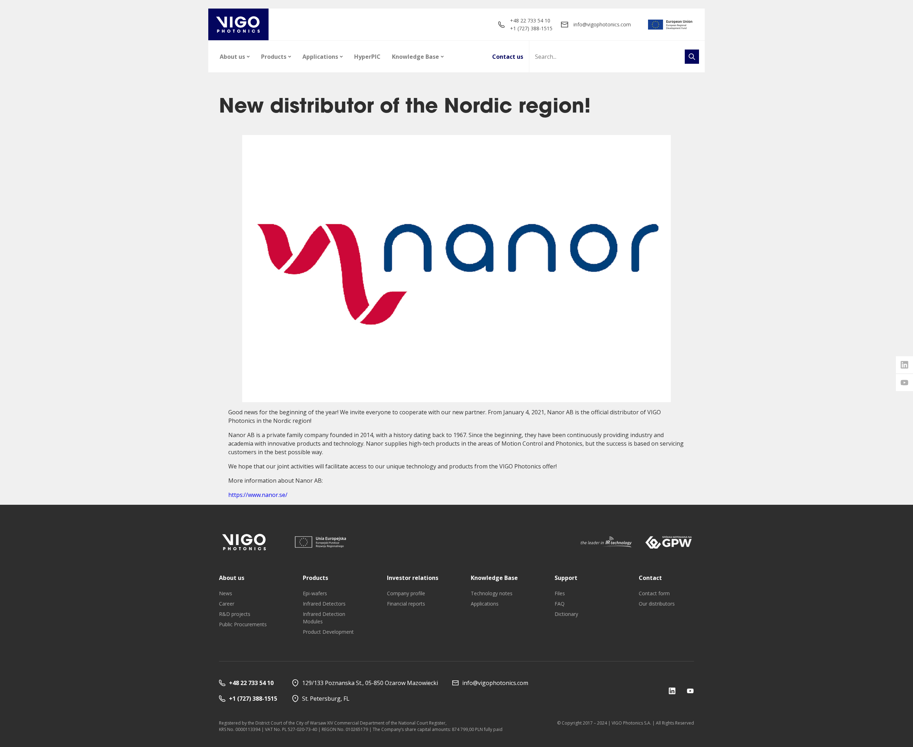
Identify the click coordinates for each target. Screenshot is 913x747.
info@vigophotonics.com (602, 24)
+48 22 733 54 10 (530, 20)
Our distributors (657, 603)
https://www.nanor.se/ (257, 495)
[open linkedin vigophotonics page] (904, 364)
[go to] (670, 25)
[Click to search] (692, 57)
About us (232, 56)
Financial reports (406, 603)
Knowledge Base (415, 56)
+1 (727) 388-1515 (531, 28)
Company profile (406, 593)
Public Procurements (243, 624)
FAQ (560, 603)
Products (273, 56)
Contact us (507, 57)
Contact (650, 578)
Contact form (654, 593)
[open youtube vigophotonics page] (904, 382)
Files (560, 593)
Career (226, 603)
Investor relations (412, 578)
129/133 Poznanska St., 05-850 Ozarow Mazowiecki (370, 683)
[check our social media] (672, 691)
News (225, 593)
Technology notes (491, 593)
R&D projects (234, 614)
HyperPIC (367, 56)
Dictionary (566, 614)
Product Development (328, 631)
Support (566, 578)
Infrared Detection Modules (324, 618)
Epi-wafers (315, 593)
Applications (320, 56)
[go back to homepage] (238, 24)
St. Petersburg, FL (326, 698)
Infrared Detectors (324, 603)
